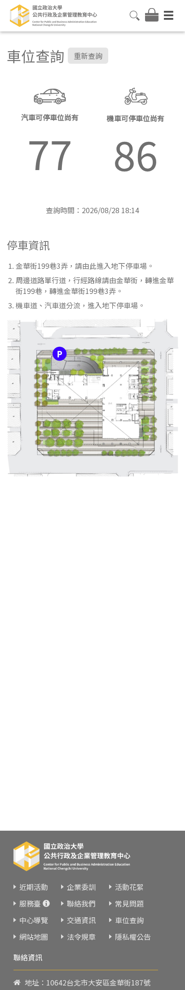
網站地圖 (33, 936)
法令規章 (81, 936)
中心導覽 (33, 920)
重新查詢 (88, 55)
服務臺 (30, 903)
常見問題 (129, 903)
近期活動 (33, 886)
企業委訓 (81, 886)
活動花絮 (129, 886)
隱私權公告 (133, 936)
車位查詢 (129, 920)
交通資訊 (81, 920)
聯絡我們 (81, 903)
